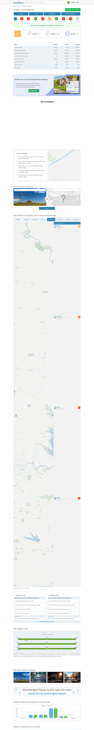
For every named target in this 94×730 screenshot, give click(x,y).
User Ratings (76, 219)
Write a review (17, 618)
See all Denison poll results (47, 621)
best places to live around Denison (23, 588)
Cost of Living (34, 219)
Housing (59, 219)
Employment (51, 219)
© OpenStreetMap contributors (41, 586)
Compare (47, 208)
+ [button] (51, 583)
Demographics (52, 13)
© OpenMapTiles (48, 586)
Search (14, 6)
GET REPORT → (33, 90)
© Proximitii (35, 586)
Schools (67, 219)
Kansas (19, 6)
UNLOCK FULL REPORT (73, 9)
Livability (72, 2)
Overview (21, 13)
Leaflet (52, 586)
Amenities (26, 219)
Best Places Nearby (71, 13)
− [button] (51, 585)
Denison (24, 6)
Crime (43, 219)
